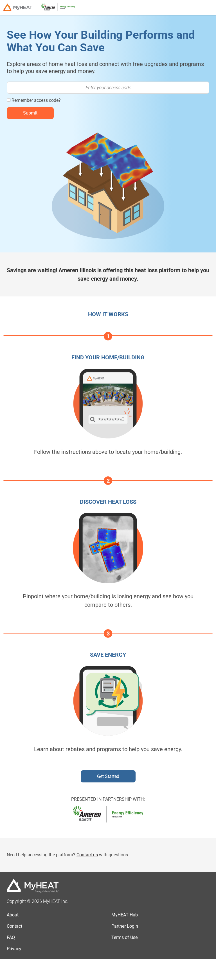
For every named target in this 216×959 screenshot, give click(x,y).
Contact (14, 926)
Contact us (87, 854)
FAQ (11, 937)
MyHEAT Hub (124, 915)
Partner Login (124, 926)
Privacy (14, 948)
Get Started (108, 776)
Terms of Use (124, 937)
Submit (30, 113)
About (13, 915)
